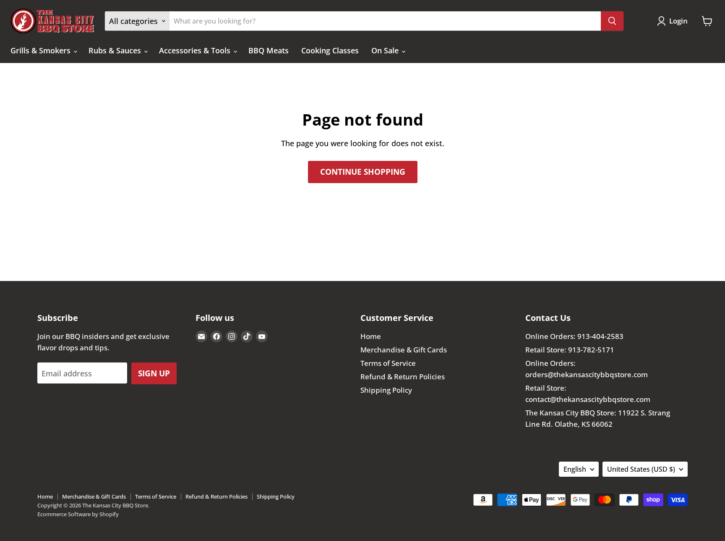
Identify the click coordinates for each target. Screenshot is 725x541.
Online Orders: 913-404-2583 (574, 336)
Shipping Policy (386, 390)
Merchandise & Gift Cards (403, 350)
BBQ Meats (268, 50)
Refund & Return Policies (402, 376)
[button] (674, 21)
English (574, 469)
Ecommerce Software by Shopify (78, 514)
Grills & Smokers (41, 50)
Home (370, 336)
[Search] (612, 21)
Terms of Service (388, 363)
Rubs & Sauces (116, 50)
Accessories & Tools (195, 50)
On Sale (386, 50)
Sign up (154, 373)
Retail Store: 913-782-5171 (569, 350)
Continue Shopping (362, 171)
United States (641, 469)
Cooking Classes (330, 50)
